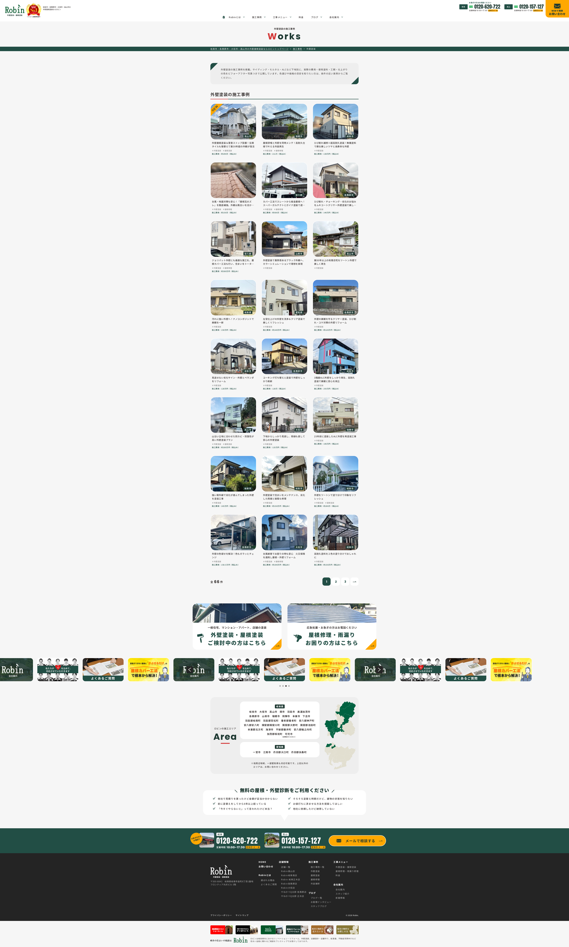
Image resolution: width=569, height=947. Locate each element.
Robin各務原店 (289, 883)
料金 (338, 875)
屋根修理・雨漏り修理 (347, 871)
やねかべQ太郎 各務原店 (293, 891)
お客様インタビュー (321, 901)
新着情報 (340, 897)
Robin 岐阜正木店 (290, 879)
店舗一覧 (285, 866)
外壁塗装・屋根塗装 (346, 866)
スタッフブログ (319, 906)
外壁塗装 (315, 871)
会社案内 (340, 889)
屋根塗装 (315, 875)
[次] (354, 581)
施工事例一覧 (318, 866)
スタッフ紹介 (342, 893)
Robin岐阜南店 (289, 875)
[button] (189, 669)
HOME (262, 862)
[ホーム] (223, 17)
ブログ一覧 (316, 897)
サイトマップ (242, 915)
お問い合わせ (266, 866)
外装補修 (315, 883)
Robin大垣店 (288, 887)
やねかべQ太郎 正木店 (292, 896)
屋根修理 (315, 879)
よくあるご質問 (269, 884)
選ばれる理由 (268, 880)
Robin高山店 (288, 871)
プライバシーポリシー (221, 915)
